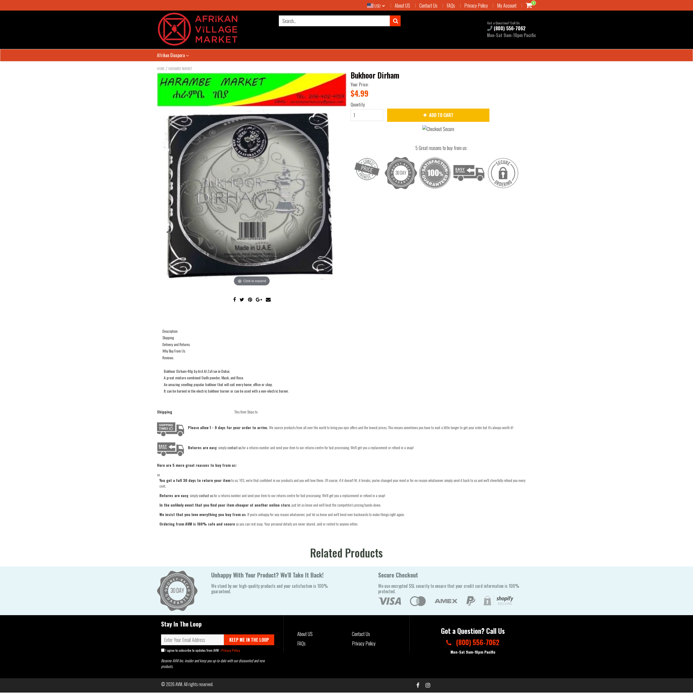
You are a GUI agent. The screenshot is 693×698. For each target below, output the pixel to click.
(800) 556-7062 (508, 28)
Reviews (167, 357)
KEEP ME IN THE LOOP (249, 640)
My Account (507, 5)
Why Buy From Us (173, 351)
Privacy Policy (476, 5)
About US (402, 5)
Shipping (168, 337)
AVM (178, 684)
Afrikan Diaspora (171, 55)
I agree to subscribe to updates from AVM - (202, 650)
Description (170, 331)
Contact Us (428, 5)
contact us (206, 495)
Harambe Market (180, 68)
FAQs (451, 5)
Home (161, 68)
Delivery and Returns (176, 344)
